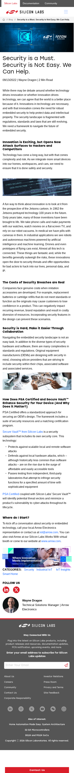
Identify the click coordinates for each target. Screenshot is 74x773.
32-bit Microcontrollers (37, 730)
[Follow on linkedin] (6, 589)
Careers (8, 682)
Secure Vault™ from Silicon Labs (23, 431)
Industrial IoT (44, 569)
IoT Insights (63, 569)
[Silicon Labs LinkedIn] (10, 709)
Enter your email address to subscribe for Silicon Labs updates (37, 655)
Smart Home (10, 573)
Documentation (31, 3)
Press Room (50, 682)
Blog (11, 19)
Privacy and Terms (53, 688)
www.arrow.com (51, 541)
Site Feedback (51, 693)
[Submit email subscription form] (66, 665)
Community (51, 3)
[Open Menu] (66, 11)
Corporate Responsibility (17, 698)
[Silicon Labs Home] (4, 19)
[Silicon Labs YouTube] (42, 709)
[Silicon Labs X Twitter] (31, 709)
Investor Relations (53, 677)
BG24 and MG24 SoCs (37, 735)
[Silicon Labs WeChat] (53, 709)
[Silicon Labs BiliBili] (63, 709)
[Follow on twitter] (16, 589)
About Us (9, 677)
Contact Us (10, 693)
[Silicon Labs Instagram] (21, 709)
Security (29, 569)
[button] (37, 770)
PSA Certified (11, 494)
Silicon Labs (10, 3)
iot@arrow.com (49, 532)
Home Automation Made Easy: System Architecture (37, 725)
